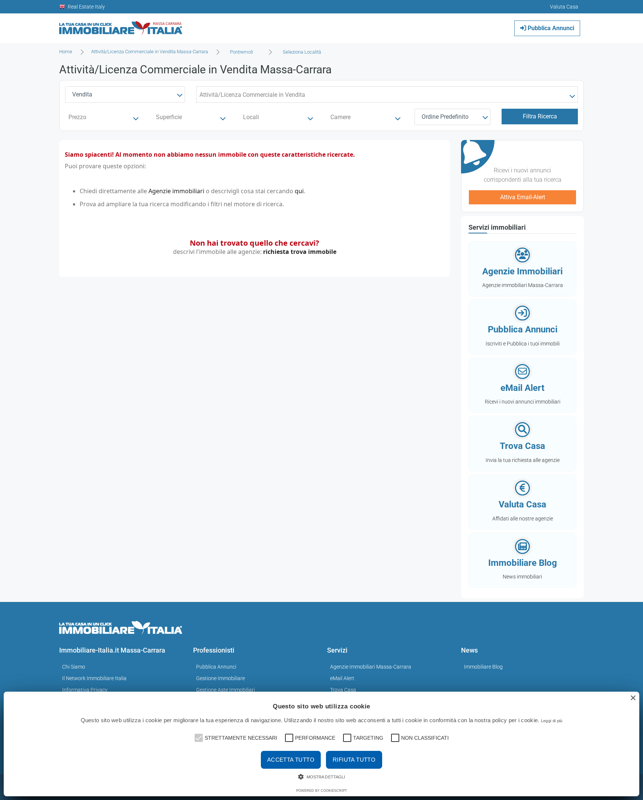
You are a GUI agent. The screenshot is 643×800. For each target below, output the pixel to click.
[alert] (321, 744)
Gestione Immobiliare (220, 678)
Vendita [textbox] (82, 94)
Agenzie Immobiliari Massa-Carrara (370, 667)
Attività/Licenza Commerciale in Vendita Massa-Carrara (149, 51)
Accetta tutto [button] (290, 759)
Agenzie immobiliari (176, 191)
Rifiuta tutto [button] (354, 759)
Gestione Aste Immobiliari (225, 690)
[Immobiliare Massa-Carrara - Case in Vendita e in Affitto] (121, 25)
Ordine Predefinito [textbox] (445, 116)
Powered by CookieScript (321, 791)
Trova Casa (343, 690)
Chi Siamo (73, 667)
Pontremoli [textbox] (241, 52)
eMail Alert (342, 678)
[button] (198, 737)
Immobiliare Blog (483, 667)
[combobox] (243, 52)
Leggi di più (552, 720)
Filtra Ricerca (540, 116)
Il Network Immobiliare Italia (94, 678)
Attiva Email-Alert (522, 197)
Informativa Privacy (85, 690)
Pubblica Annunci (550, 28)
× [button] (633, 698)
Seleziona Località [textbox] (302, 52)
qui (299, 191)
